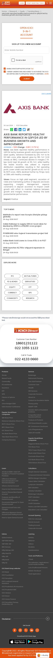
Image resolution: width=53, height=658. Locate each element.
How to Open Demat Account (12, 517)
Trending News (33, 11)
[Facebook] (15, 129)
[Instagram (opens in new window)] (20, 630)
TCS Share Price (34, 447)
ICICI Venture (6, 593)
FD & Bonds (12, 281)
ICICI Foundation (8, 575)
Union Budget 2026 (9, 403)
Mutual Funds (30, 276)
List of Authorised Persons (38, 567)
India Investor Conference (11, 407)
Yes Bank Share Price (9, 433)
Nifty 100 (5, 556)
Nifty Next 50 (6, 553)
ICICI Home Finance (9, 599)
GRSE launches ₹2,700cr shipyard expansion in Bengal (24, 249)
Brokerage (32, 375)
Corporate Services (35, 394)
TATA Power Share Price (37, 450)
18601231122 (26, 343)
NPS (30, 292)
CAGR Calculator (34, 503)
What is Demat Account (10, 486)
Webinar (31, 541)
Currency (12, 292)
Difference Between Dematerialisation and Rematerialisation (10, 481)
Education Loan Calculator (37, 510)
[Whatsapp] (11, 129)
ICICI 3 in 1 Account (35, 519)
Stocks (4, 375)
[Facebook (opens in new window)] (15, 630)
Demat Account (33, 522)
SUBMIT (27, 78)
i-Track (30, 559)
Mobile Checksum (34, 571)
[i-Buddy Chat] (43, 653)
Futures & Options (8, 397)
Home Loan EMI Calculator (37, 506)
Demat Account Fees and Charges (11, 508)
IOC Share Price (7, 430)
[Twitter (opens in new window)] (26, 630)
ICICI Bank (5, 572)
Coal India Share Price (36, 456)
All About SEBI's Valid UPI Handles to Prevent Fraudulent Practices (13, 474)
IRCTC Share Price (8, 424)
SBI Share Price (7, 418)
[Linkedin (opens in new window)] (32, 630)
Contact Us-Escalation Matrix (38, 400)
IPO (12, 276)
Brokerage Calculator (36, 494)
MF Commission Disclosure (38, 426)
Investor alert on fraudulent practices (38, 411)
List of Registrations (35, 429)
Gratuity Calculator (35, 491)
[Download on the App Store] (17, 641)
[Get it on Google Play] (35, 641)
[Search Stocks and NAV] (47, 3)
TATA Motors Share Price (37, 463)
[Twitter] (24, 129)
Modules (31, 547)
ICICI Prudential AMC (9, 590)
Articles (31, 537)
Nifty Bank (5, 560)
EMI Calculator (33, 487)
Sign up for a (26, 44)
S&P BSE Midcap (8, 541)
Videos (31, 544)
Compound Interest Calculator (39, 475)
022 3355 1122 (26, 348)
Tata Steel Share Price (10, 437)
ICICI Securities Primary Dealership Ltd (10, 603)
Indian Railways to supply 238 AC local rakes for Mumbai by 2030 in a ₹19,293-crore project (25, 225)
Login (22, 3)
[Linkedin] (19, 129)
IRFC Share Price (8, 427)
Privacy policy (33, 403)
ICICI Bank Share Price (36, 459)
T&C (32, 69)
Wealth (31, 388)
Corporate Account (35, 528)
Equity (22, 11)
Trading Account (34, 525)
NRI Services (32, 391)
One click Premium (35, 381)
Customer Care (33, 384)
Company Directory (9, 440)
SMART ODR (32, 407)
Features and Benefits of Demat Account (11, 498)
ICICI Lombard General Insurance (10, 582)
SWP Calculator (34, 497)
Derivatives (30, 281)
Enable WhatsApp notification (20, 69)
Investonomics (33, 550)
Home (4, 11)
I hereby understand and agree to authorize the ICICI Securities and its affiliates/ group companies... (28, 73)
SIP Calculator (33, 500)
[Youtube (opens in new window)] (37, 630)
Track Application (34, 574)
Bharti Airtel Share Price (36, 453)
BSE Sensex (6, 547)
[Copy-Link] (28, 129)
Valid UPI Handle (34, 433)
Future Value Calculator (36, 481)
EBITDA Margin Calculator (37, 478)
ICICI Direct (5, 596)
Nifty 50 (4, 563)
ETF (30, 287)
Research (13, 11)
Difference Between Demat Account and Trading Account (12, 513)
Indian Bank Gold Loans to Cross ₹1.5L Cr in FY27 (24, 241)
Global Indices (7, 537)
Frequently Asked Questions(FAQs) (34, 416)
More (47, 74)
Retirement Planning (35, 378)
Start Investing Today (35, 3)
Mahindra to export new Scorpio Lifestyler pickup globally (25, 216)
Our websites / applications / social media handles (38, 563)
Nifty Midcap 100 (8, 550)
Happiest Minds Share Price (38, 444)
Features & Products (35, 420)
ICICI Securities (7, 578)
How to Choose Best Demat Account (12, 493)
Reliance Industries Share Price (13, 421)
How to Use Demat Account (12, 489)
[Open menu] (50, 3)
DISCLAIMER (46, 94)
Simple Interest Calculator (37, 472)
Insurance (5, 388)
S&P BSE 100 (6, 544)
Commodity (12, 298)
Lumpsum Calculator (35, 484)
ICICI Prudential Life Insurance (12, 586)
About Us (31, 397)
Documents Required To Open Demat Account (13, 503)
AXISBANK (7, 147)
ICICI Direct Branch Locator (37, 423)
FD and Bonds (7, 384)
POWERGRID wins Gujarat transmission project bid (25, 233)
